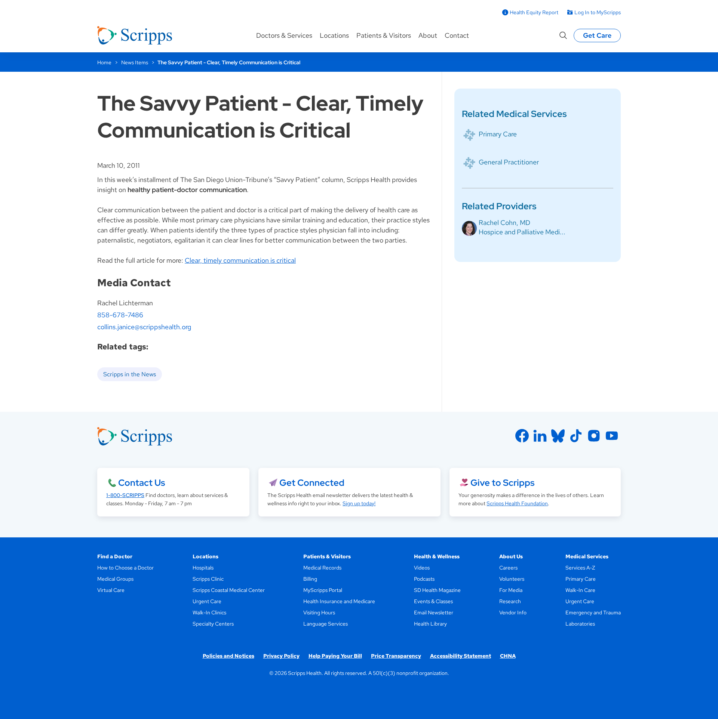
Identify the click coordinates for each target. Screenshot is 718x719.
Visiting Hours (319, 612)
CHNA (508, 655)
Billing (310, 578)
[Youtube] (612, 436)
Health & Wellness (437, 556)
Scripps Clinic (208, 578)
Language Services (325, 623)
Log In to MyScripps (597, 12)
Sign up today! (359, 503)
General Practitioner (509, 162)
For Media (510, 590)
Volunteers (511, 578)
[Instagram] (594, 436)
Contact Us (141, 482)
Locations (334, 35)
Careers (508, 567)
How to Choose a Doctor (125, 567)
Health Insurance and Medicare (339, 601)
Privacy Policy (281, 655)
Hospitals (203, 567)
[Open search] (563, 35)
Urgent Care (207, 601)
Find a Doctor (114, 556)
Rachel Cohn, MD (504, 222)
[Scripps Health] (134, 35)
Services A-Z (580, 567)
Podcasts (424, 578)
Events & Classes (433, 601)
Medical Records (322, 567)
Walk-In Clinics (209, 612)
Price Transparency (396, 655)
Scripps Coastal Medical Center (229, 590)
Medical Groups (115, 578)
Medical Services (586, 556)
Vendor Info (513, 612)
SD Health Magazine (437, 590)
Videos (422, 567)
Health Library (430, 623)
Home (104, 62)
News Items (134, 62)
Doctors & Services (284, 35)
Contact (457, 35)
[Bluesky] (558, 436)
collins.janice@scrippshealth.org (144, 327)
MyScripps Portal (322, 590)
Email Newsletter (433, 612)
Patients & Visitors (383, 35)
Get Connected (311, 482)
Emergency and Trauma (593, 612)
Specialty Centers (213, 623)
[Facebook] (522, 436)
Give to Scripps (502, 482)
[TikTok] (576, 436)
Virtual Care (111, 590)
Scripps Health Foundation (517, 503)
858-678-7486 (120, 315)
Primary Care (498, 134)
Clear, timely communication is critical (240, 260)
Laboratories (580, 623)
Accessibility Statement (460, 655)
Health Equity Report (534, 12)
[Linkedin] (540, 436)
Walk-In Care (580, 590)
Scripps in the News (129, 374)
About (427, 35)
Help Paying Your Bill (335, 655)
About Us (511, 556)
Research (510, 601)
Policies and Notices (228, 655)
